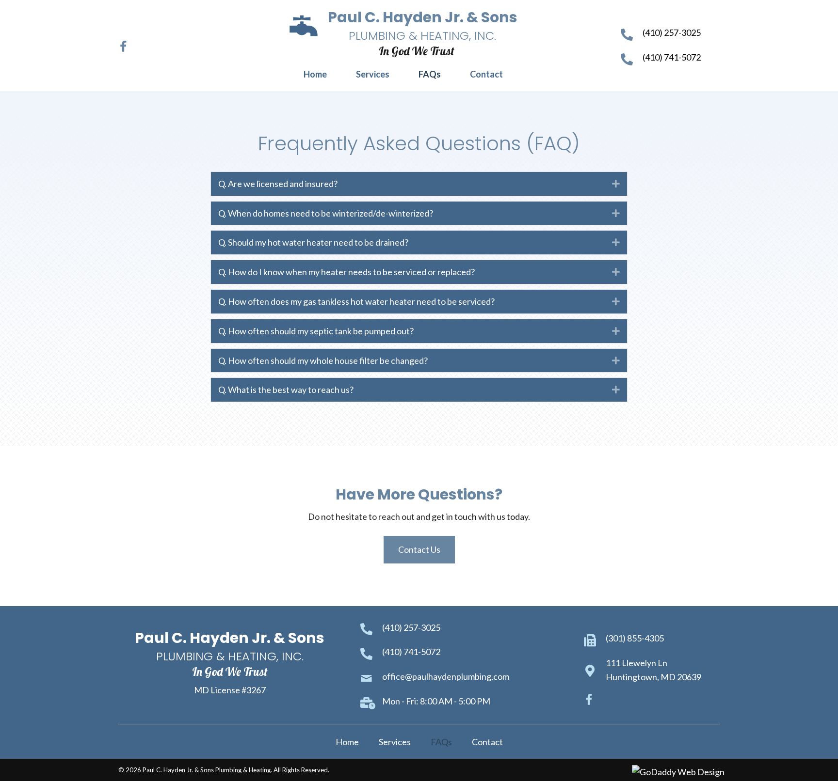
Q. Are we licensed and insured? (278, 183)
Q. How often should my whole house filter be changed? (323, 360)
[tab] (419, 184)
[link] (315, 74)
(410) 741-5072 (672, 57)
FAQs (441, 741)
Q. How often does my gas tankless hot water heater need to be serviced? (356, 301)
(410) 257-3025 (672, 32)
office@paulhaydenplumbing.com (445, 676)
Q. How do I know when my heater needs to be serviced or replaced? (346, 271)
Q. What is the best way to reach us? (286, 389)
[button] (123, 45)
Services (395, 741)
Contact (487, 741)
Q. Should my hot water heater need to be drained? (313, 242)
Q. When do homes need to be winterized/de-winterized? (325, 213)
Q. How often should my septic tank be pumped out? (316, 331)
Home (347, 741)
